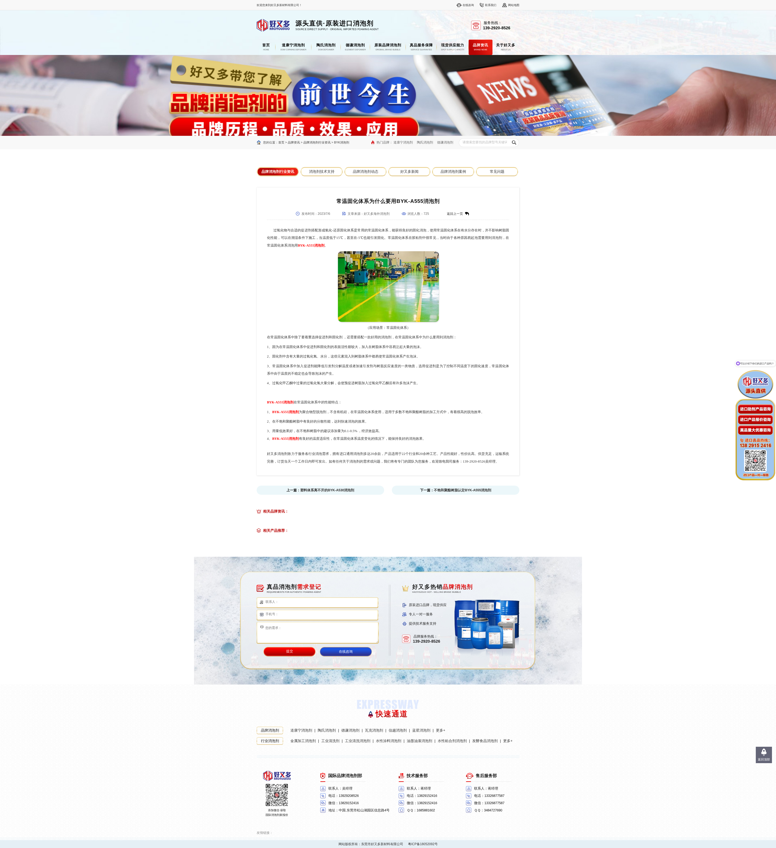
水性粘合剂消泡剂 (452, 741)
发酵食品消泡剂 (485, 741)
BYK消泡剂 (341, 142)
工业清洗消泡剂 (357, 741)
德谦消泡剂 (445, 142)
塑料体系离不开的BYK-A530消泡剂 (327, 490)
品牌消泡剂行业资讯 (317, 142)
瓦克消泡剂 (374, 730)
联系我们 (490, 5)
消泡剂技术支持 (321, 172)
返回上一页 (455, 213)
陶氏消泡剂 (425, 142)
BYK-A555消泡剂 (311, 245)
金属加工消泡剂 (303, 741)
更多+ (440, 730)
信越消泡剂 (398, 730)
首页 (281, 142)
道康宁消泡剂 (403, 142)
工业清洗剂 (330, 741)
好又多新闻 (409, 172)
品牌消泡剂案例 (453, 172)
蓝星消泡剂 (421, 730)
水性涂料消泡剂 (388, 741)
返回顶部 (764, 759)
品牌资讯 (294, 142)
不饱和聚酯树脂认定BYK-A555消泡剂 (462, 490)
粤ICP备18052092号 (423, 844)
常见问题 (497, 172)
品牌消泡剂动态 (365, 172)
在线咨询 (468, 5)
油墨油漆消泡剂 (419, 741)
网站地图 (513, 5)
